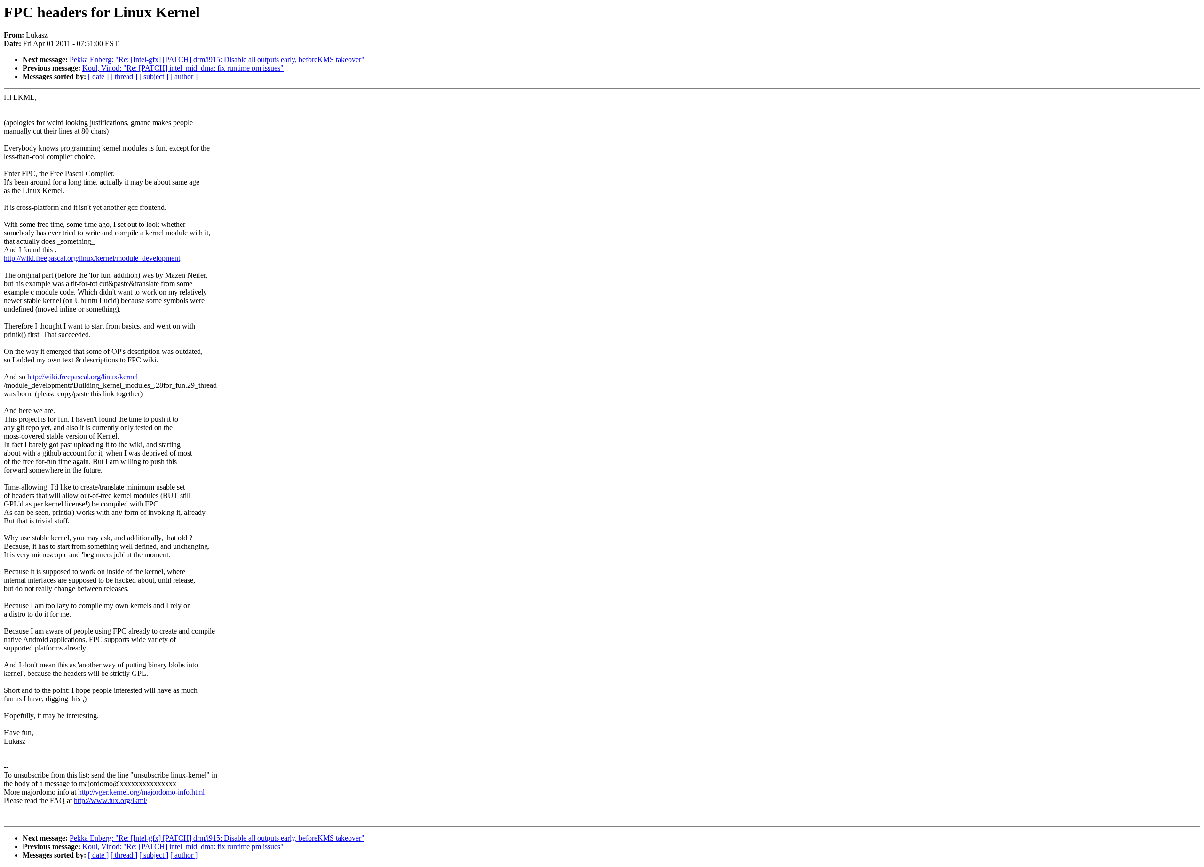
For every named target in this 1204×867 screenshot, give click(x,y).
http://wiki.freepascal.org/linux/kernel (82, 377)
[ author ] (184, 76)
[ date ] (98, 76)
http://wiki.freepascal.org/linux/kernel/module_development (92, 258)
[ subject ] (153, 76)
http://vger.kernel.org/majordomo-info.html (141, 792)
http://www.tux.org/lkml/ (110, 800)
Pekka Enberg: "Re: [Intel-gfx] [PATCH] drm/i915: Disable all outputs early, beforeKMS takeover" (217, 60)
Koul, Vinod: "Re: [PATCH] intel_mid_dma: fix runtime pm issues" (183, 68)
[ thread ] (124, 76)
